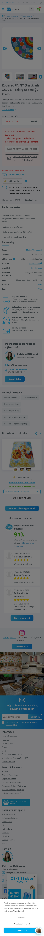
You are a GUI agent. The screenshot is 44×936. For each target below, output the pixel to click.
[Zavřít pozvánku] (39, 906)
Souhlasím (22, 930)
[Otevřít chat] (38, 930)
